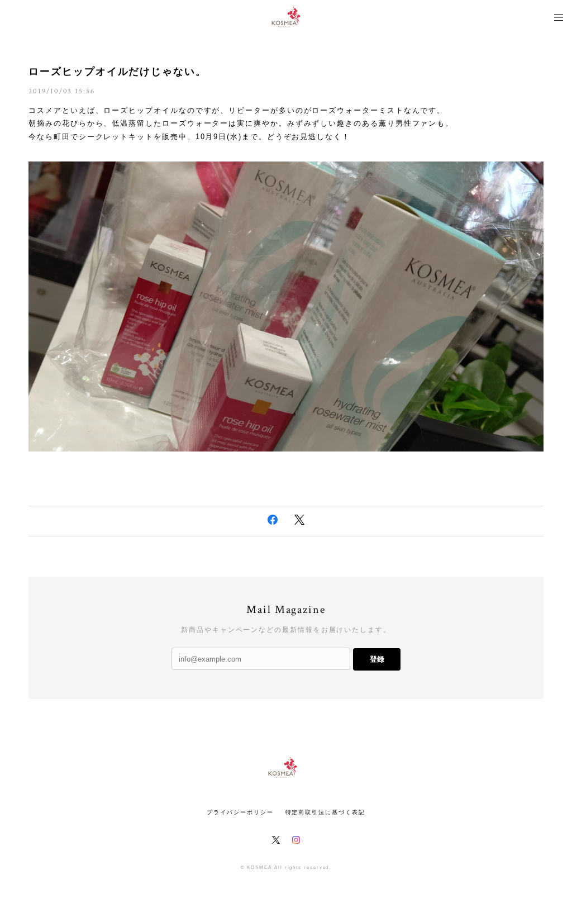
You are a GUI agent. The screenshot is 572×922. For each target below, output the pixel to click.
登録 (377, 659)
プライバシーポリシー (240, 812)
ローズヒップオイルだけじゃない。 (117, 71)
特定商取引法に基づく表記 (325, 812)
